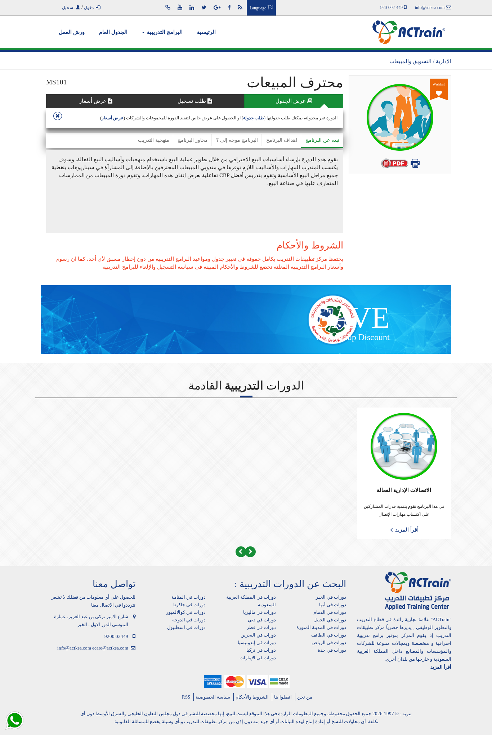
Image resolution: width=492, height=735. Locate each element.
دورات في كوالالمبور (186, 612)
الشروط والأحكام (252, 697)
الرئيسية (206, 32)
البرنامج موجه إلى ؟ (237, 140)
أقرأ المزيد (406, 530)
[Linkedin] (192, 7)
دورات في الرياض (329, 642)
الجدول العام (113, 32)
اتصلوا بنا (283, 697)
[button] (250, 551)
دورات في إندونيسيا (257, 642)
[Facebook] (229, 7)
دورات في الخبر (331, 597)
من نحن (304, 697)
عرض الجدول (291, 101)
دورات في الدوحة (189, 619)
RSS (186, 697)
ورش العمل (72, 32)
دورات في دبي (262, 619)
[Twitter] (203, 7)
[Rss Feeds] (240, 7)
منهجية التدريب (153, 140)
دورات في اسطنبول (186, 627)
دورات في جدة (332, 650)
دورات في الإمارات (258, 657)
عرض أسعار (93, 101)
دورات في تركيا (261, 650)
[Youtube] (180, 7)
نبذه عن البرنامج (322, 140)
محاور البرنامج (193, 140)
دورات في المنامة (188, 597)
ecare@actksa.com (110, 648)
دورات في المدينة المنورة (321, 627)
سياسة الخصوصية (213, 697)
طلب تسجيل (192, 101)
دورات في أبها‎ (332, 604)
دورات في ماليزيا (259, 612)
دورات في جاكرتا (189, 604)
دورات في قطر (261, 627)
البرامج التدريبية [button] (164, 32)
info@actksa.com (74, 648)
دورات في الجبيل (329, 619)
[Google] (217, 7)
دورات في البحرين (258, 635)
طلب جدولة (253, 117)
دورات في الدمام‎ (329, 612)
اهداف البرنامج (281, 140)
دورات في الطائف (328, 635)
